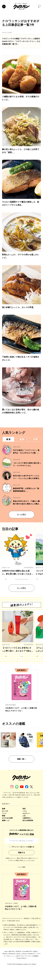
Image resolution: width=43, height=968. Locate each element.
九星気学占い (27, 818)
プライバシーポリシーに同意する (22, 847)
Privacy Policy (21, 958)
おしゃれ (5, 811)
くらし (25, 811)
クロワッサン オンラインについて (12, 918)
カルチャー (26, 813)
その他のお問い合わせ (13, 920)
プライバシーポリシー (27, 858)
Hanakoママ (31, 953)
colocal (24, 953)
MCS (18, 956)
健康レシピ (6, 820)
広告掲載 (35, 956)
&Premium (12, 953)
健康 (3, 808)
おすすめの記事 (7, 818)
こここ (14, 956)
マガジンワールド (26, 956)
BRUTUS (12, 951)
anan (6, 951)
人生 (24, 816)
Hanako (5, 953)
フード (4, 813)
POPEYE (18, 951)
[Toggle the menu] (4, 6)
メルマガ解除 (21, 867)
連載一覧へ (21, 759)
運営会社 (27, 918)
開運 (3, 816)
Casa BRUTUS (27, 951)
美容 (24, 808)
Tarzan (18, 953)
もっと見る (21, 514)
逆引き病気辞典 (28, 820)
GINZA (35, 951)
